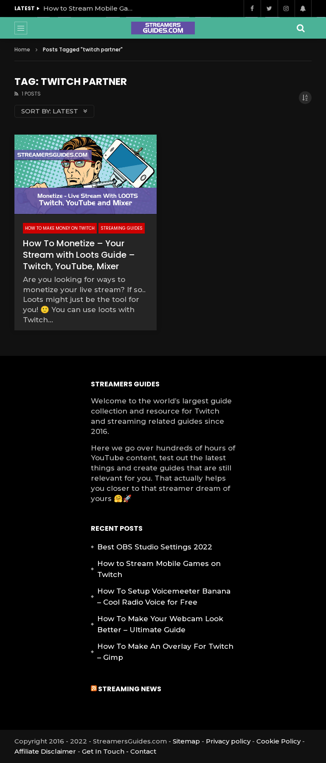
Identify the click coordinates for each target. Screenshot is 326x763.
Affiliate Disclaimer (45, 751)
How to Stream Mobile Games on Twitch (90, 8)
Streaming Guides (122, 228)
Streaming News (129, 689)
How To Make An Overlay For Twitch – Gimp (165, 652)
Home (22, 49)
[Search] (301, 28)
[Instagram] (286, 8)
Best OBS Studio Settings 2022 (154, 547)
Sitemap (186, 741)
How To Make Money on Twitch (60, 228)
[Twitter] (269, 8)
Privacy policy (228, 741)
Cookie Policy (278, 741)
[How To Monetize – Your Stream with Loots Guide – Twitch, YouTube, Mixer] (85, 174)
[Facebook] (252, 8)
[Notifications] (303, 8)
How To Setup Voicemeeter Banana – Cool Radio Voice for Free (163, 596)
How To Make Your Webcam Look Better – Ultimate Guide (160, 624)
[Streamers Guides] (163, 28)
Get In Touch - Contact (119, 751)
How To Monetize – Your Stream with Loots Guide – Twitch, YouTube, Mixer (79, 254)
